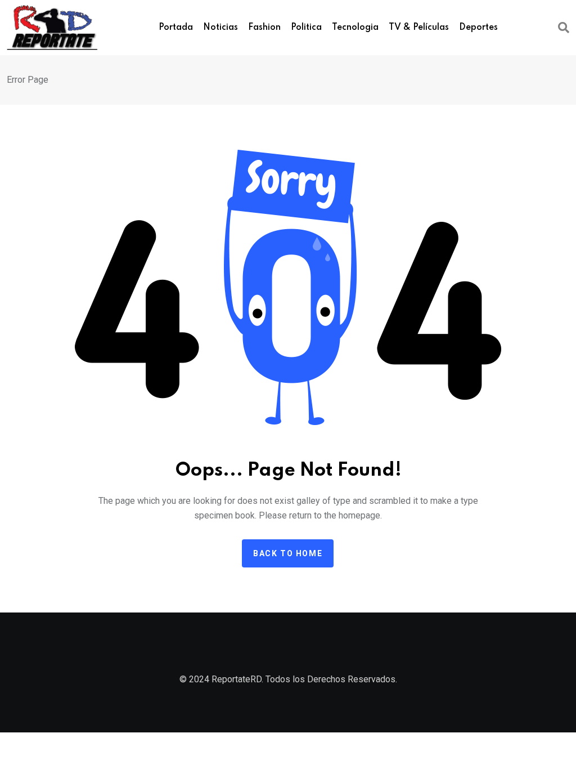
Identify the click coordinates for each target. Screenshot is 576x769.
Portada (176, 27)
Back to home (287, 553)
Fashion (264, 27)
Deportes (478, 27)
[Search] (563, 27)
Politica (306, 27)
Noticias (220, 27)
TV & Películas (419, 27)
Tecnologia (355, 27)
